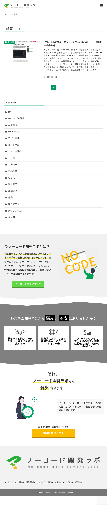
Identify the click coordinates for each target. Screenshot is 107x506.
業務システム (15, 211)
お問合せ (58, 482)
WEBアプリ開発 (16, 118)
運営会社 (79, 482)
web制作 (12, 125)
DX (9, 112)
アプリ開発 (13, 138)
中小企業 (12, 171)
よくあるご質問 (44, 482)
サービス (12, 482)
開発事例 (29, 482)
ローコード (13, 164)
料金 (21, 482)
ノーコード (13, 158)
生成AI (11, 217)
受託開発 (12, 184)
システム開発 (15, 151)
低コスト (12, 178)
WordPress (13, 131)
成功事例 (12, 191)
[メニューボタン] (101, 5)
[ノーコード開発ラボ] (19, 5)
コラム (69, 482)
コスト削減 (13, 145)
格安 (10, 197)
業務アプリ (13, 204)
